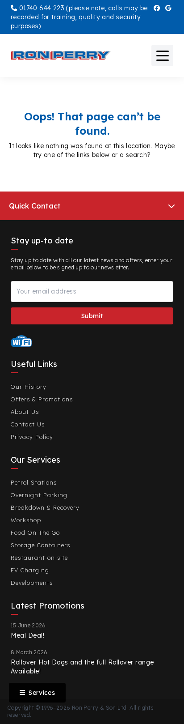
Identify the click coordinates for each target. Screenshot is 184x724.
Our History (28, 386)
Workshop (26, 520)
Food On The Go (35, 532)
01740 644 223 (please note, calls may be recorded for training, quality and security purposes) (79, 17)
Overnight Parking (39, 494)
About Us (25, 411)
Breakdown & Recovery (45, 507)
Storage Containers (40, 545)
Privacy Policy (32, 436)
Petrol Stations (34, 482)
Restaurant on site (39, 557)
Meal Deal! (27, 635)
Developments (32, 582)
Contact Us (28, 424)
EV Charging (30, 570)
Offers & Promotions (42, 399)
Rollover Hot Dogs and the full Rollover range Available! (82, 666)
